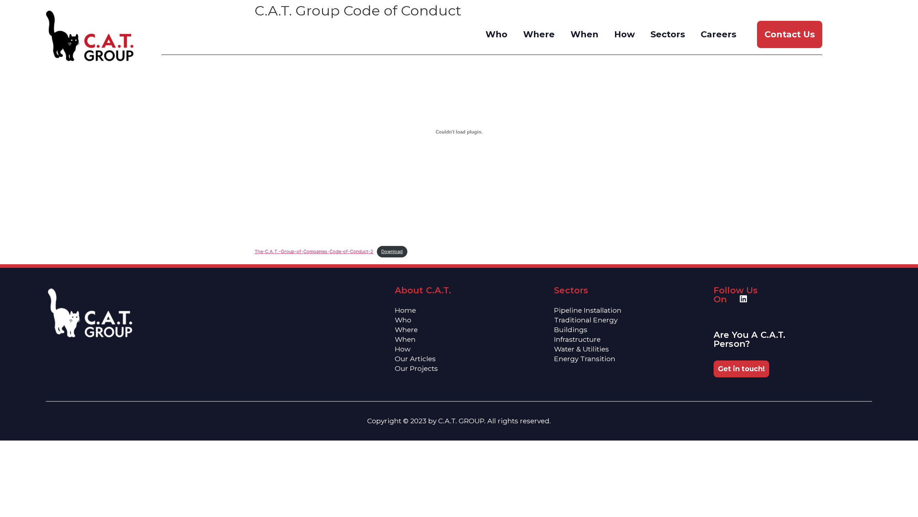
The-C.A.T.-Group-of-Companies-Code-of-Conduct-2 (314, 251)
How (624, 34)
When (584, 34)
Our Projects (416, 368)
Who (496, 34)
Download (392, 251)
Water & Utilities (581, 349)
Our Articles (415, 358)
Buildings (570, 329)
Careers (718, 34)
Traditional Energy (585, 320)
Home (405, 310)
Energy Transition (584, 358)
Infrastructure (577, 339)
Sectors (667, 34)
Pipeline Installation (587, 310)
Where (539, 34)
